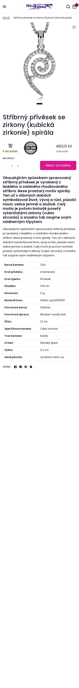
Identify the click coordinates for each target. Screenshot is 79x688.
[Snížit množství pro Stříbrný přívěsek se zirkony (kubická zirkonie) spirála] (6, 166)
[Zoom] (74, 27)
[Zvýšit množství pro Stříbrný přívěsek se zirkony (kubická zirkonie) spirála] (18, 166)
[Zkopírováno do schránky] (31, 367)
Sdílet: (7, 367)
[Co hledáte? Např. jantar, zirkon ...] (68, 6)
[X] (20, 367)
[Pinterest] (26, 367)
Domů (6, 17)
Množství (8, 158)
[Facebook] (15, 367)
